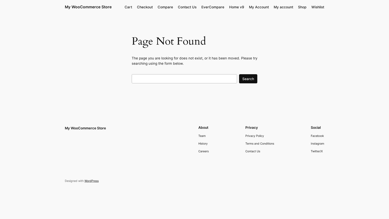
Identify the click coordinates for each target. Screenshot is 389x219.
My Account (259, 7)
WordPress (91, 180)
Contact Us (187, 7)
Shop (302, 7)
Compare (165, 7)
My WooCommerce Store (88, 6)
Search (248, 79)
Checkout (145, 7)
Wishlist (317, 7)
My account (283, 7)
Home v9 (236, 7)
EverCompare (212, 7)
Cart (128, 7)
